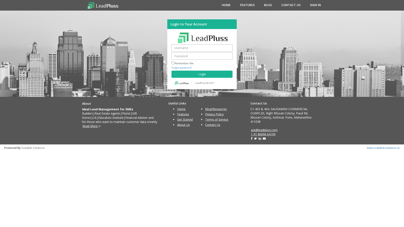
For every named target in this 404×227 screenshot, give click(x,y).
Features (247, 5)
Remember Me (184, 63)
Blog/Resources (216, 109)
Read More (90, 126)
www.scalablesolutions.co (383, 148)
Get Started (185, 119)
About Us (183, 125)
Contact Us (290, 5)
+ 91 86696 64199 (263, 134)
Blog (268, 5)
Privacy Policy (214, 114)
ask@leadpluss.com (264, 130)
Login (202, 74)
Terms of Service (216, 119)
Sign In (315, 5)
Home (226, 5)
